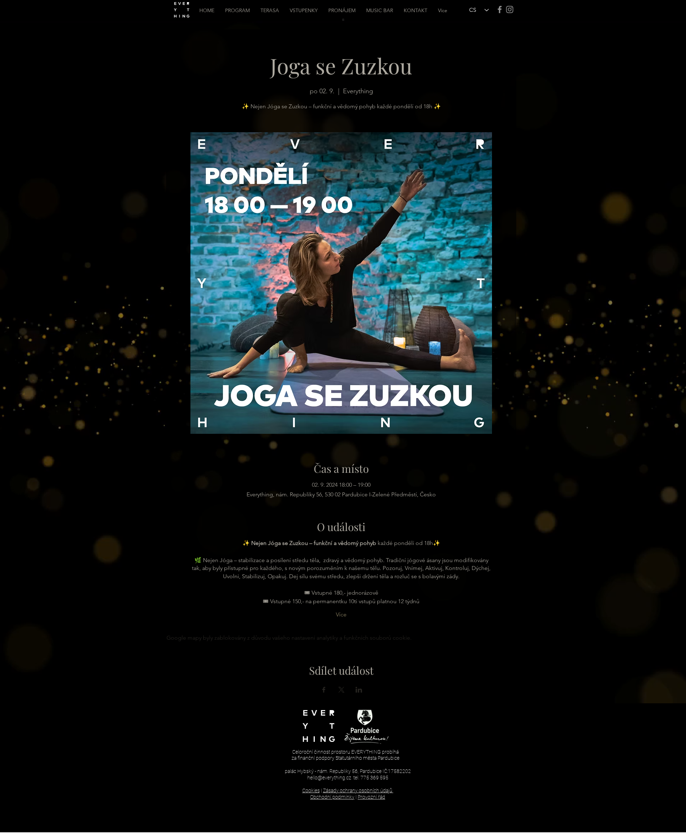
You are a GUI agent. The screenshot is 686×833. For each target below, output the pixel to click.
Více (341, 614)
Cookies (311, 790)
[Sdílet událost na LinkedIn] (359, 690)
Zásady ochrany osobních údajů (357, 790)
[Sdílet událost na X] (341, 690)
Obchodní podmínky (332, 797)
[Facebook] (499, 9)
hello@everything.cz (329, 777)
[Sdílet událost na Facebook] (323, 690)
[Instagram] (509, 9)
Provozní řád (371, 797)
